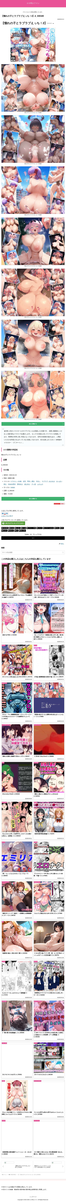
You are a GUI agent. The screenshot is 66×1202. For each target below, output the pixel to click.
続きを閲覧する (33, 423)
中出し (38, 481)
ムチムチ (40, 484)
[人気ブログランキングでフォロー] (13, 523)
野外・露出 (31, 481)
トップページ (33, 1196)
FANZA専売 (12, 484)
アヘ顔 (34, 484)
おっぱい (59, 481)
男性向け (20, 484)
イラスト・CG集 (16, 481)
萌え (5, 484)
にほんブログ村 (6, 516)
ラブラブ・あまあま (48, 481)
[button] (63, 552)
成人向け (27, 484)
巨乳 (24, 481)
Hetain (13, 487)
